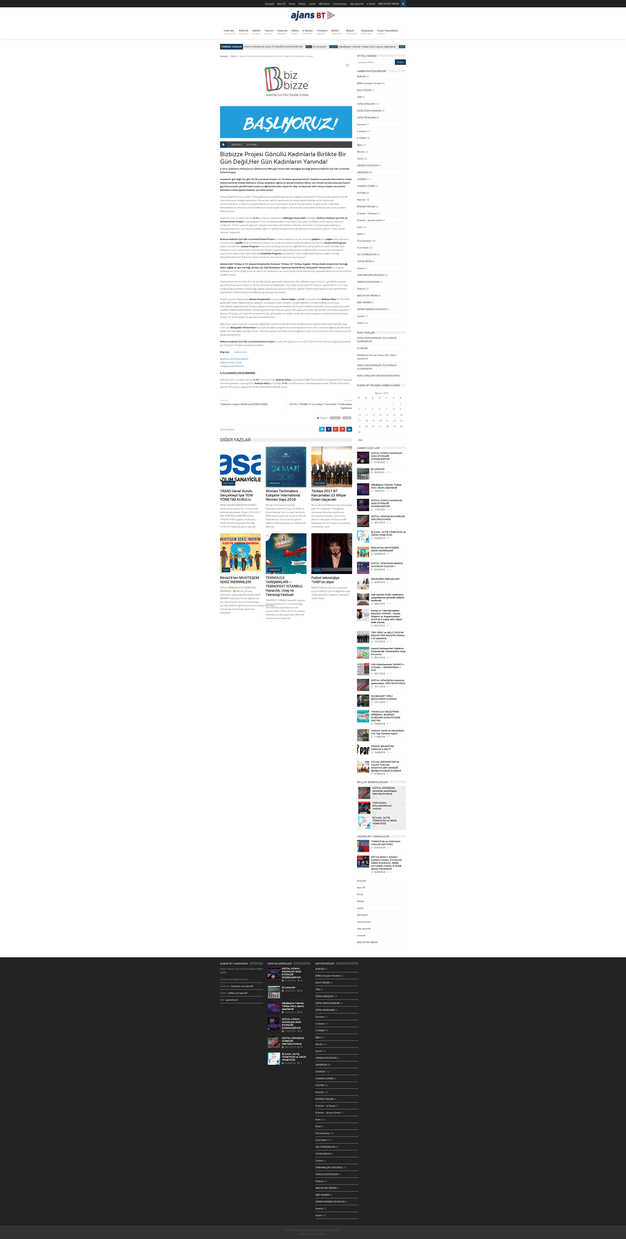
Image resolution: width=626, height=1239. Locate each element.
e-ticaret (371, 3)
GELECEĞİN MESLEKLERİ (385, 578)
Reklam (302, 3)
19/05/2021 (379, 491)
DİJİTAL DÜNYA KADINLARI (369, 110)
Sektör (256, 32)
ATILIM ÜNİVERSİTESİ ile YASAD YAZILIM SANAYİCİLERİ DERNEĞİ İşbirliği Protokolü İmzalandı (386, 766)
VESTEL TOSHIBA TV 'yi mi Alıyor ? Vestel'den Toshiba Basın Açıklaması (320, 406)
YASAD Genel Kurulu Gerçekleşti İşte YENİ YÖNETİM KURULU (236, 495)
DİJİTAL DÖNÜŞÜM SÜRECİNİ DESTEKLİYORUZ (378, 375)
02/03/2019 (379, 569)
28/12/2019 (379, 522)
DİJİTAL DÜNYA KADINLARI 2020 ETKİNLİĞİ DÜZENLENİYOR (386, 503)
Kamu (295, 32)
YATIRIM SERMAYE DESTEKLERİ (371, 309)
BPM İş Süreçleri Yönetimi (369, 83)
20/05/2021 (379, 472)
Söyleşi (360, 268)
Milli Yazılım (324, 3)
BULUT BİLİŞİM (364, 90)
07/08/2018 (379, 774)
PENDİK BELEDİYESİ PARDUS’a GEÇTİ (382, 748)
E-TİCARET (362, 138)
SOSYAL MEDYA (364, 261)
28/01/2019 (379, 603)
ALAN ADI (361, 76)
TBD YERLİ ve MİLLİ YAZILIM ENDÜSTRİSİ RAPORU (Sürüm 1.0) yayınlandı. (388, 635)
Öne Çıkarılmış (364, 240)
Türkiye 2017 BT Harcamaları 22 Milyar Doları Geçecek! (328, 495)
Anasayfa (269, 3)
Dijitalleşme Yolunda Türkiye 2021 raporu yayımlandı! (345, 46)
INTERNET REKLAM (366, 206)
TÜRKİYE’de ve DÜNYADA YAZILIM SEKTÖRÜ (385, 843)
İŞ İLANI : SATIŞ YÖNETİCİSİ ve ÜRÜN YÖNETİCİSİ (388, 533)
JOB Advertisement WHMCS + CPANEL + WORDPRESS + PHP (387, 667)
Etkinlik (244, 32)
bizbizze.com (240, 352)
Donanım (361, 124)
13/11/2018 (379, 686)
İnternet (229, 32)
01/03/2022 (379, 462)
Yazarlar (282, 32)
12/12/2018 (379, 641)
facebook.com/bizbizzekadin (234, 358)
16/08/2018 (379, 752)
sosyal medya (340, 3)
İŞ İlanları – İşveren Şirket (369, 220)
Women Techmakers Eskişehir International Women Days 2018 (283, 495)
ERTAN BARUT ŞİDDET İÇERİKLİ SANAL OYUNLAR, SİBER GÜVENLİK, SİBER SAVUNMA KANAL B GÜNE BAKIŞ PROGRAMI (386, 863)
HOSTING (361, 192)
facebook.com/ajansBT (242, 986)
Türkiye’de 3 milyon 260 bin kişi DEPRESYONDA (244, 404)
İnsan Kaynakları (387, 32)
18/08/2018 (379, 723)
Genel (287, 46)
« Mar (360, 440)
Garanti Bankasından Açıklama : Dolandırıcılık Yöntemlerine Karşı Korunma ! (388, 651)
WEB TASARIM (364, 302)
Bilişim (351, 32)
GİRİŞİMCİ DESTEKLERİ (367, 165)
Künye (292, 3)
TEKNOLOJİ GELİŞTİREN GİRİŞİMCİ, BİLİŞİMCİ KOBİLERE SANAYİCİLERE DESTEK (385, 716)
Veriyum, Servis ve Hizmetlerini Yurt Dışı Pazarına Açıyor (387, 732)
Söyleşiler (367, 32)
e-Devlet (307, 32)
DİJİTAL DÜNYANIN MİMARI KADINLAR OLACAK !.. (387, 565)
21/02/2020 (379, 509)
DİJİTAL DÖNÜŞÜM (365, 103)
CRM (359, 97)
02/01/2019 (379, 625)
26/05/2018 (379, 847)
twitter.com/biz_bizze (231, 362)
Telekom (322, 32)
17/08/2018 (379, 736)
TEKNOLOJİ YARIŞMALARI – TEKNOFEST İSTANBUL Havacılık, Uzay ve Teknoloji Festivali (284, 586)
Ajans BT (281, 3)
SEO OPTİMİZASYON (367, 254)
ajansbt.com (232, 999)
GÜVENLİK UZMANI (366, 186)
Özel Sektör (363, 247)
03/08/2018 (379, 872)
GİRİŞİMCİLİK (363, 172)
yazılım (312, 3)
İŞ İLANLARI (298, 46)
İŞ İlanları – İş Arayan (367, 213)
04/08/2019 (379, 538)
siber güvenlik (357, 3)
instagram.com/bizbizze (232, 366)
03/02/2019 (379, 582)
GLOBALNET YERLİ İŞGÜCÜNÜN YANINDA (384, 697)
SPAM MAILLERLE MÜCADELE (370, 275)
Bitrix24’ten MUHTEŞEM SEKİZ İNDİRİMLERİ (239, 580)
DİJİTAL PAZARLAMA (366, 117)
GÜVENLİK (362, 179)
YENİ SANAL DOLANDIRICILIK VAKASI (382, 805)
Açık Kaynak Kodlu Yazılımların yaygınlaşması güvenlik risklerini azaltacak (387, 597)
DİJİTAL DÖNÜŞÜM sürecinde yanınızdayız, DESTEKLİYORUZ (388, 682)
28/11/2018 (379, 657)
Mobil (336, 32)
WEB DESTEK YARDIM (388, 3)
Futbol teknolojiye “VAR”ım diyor (325, 580)
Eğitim (360, 145)
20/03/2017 (236, 144)
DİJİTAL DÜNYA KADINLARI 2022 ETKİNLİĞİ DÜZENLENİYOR (246, 46)
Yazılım (268, 32)
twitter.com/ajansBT (238, 993)
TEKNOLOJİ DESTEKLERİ (368, 282)
